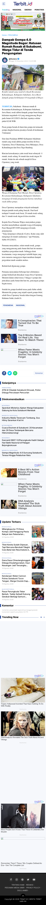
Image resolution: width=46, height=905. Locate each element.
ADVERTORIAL (8, 589)
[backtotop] (23, 896)
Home (4, 35)
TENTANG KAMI (18, 885)
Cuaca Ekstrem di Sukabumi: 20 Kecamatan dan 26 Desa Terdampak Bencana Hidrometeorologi (22, 430)
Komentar (39, 373)
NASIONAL (17, 10)
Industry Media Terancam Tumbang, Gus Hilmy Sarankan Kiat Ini (21, 419)
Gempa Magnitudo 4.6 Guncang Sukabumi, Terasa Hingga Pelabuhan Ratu (22, 453)
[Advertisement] (23, 646)
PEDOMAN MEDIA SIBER (14, 888)
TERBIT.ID (7, 106)
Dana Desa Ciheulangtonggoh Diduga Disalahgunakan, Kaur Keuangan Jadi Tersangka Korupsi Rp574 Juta (16, 563)
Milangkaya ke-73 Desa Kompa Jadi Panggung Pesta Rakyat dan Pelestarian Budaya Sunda (15, 531)
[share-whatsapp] (15, 373)
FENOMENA (8, 305)
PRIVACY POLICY (33, 888)
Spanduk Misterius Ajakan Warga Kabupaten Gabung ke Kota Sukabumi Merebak (23, 409)
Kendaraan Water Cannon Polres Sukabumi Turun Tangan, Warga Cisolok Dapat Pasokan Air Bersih (16, 578)
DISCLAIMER (22, 890)
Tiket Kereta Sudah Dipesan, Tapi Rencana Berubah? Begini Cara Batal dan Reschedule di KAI (16, 547)
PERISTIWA (39, 10)
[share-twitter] (9, 373)
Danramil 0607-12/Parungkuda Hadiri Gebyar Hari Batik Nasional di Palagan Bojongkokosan (23, 442)
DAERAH (28, 10)
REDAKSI (29, 885)
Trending (6, 10)
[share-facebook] (4, 373)
